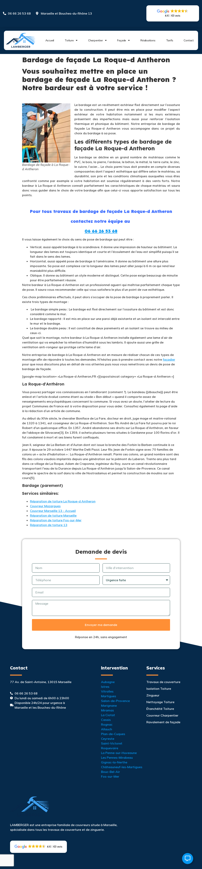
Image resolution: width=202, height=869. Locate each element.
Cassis (106, 720)
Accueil (49, 40)
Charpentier (95, 40)
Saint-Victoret (111, 743)
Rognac (106, 724)
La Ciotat (108, 715)
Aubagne (108, 682)
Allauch (106, 729)
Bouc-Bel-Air (110, 772)
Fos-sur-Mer (110, 776)
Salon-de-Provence (115, 701)
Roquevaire (109, 748)
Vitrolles (107, 691)
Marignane (109, 705)
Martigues (108, 696)
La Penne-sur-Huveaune (119, 753)
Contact (189, 40)
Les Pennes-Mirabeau (117, 757)
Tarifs (169, 40)
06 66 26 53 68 (101, 231)
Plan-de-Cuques (113, 734)
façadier (169, 359)
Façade (121, 40)
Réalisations (147, 40)
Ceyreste (107, 739)
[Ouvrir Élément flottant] (187, 858)
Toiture (69, 40)
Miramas (107, 710)
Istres (105, 687)
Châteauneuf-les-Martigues (121, 767)
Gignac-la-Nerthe (114, 762)
